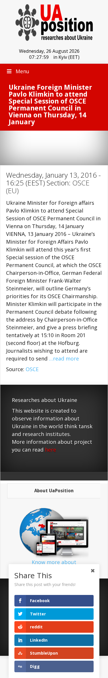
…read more (64, 358)
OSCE (32, 369)
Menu (22, 71)
